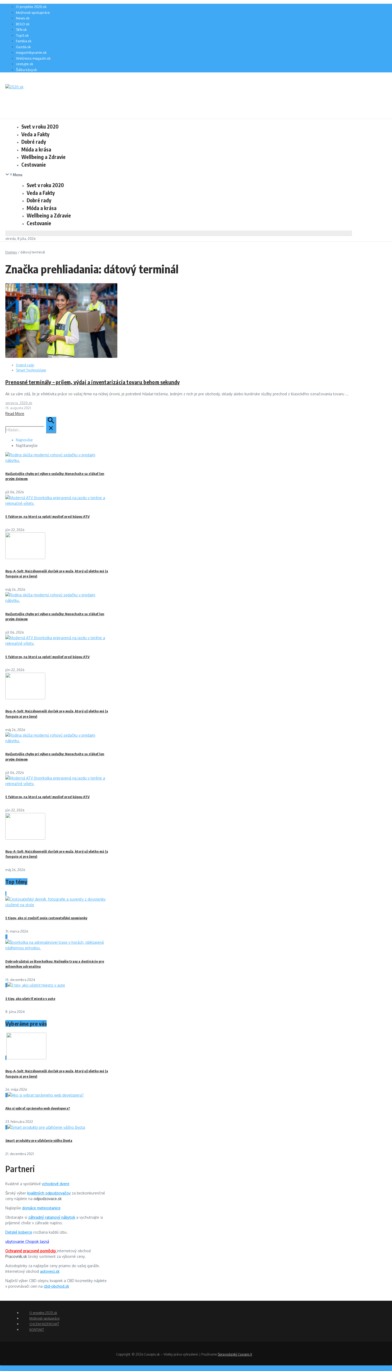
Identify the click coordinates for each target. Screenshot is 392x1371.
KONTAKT (36, 1330)
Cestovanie (33, 164)
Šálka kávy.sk (26, 70)
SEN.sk (21, 29)
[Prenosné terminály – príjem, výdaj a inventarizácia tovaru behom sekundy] (61, 356)
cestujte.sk (24, 64)
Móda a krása (36, 149)
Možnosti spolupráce (33, 12)
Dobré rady (33, 141)
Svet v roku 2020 (40, 126)
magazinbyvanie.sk (31, 52)
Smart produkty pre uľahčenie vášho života (38, 1140)
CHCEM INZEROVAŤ (44, 1324)
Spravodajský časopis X (235, 1354)
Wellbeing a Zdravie (43, 157)
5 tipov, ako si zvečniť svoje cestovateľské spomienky (46, 918)
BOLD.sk (23, 24)
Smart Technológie (31, 370)
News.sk (23, 18)
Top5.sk (22, 35)
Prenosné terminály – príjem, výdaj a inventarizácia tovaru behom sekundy (92, 382)
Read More (14, 413)
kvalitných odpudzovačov (49, 1193)
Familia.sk (23, 41)
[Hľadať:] (30, 430)
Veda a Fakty (35, 134)
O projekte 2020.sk (31, 7)
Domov (11, 252)
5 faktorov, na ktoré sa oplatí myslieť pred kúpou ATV (47, 516)
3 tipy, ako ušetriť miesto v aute (30, 998)
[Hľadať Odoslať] (51, 424)
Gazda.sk (23, 47)
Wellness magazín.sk (33, 58)
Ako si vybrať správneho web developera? (37, 1108)
